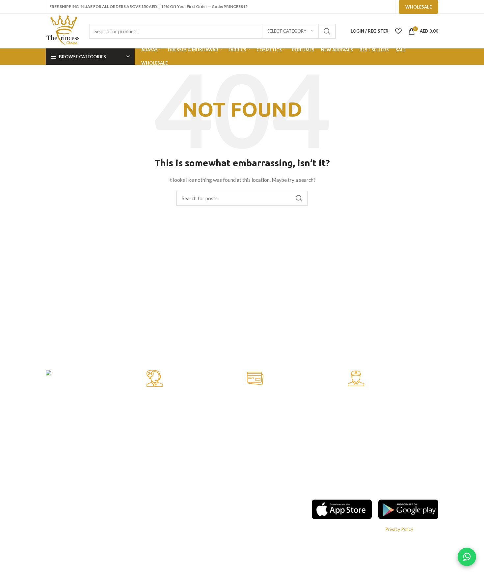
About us (188, 547)
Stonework (57, 536)
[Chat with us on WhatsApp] (467, 557)
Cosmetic (56, 558)
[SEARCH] (327, 31)
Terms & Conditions (199, 513)
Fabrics (53, 547)
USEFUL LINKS (194, 491)
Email (317, 543)
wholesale (418, 7)
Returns (187, 536)
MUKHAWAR (59, 513)
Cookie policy (192, 525)
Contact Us (190, 558)
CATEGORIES (60, 491)
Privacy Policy (193, 502)
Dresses (54, 525)
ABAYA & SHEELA (64, 502)
